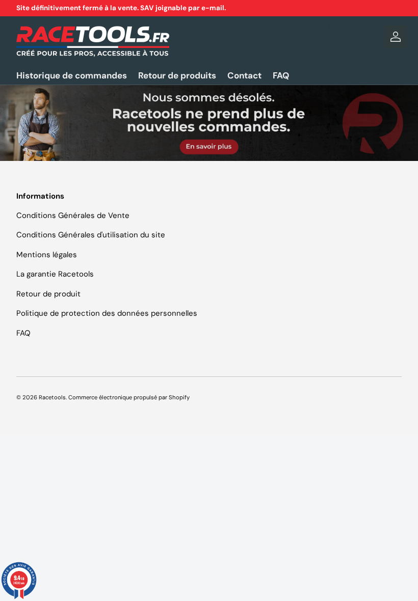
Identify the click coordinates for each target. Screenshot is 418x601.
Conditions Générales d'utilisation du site (90, 235)
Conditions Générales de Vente (72, 215)
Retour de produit (48, 294)
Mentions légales (46, 255)
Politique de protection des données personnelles (106, 313)
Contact (244, 75)
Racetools (52, 397)
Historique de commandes (71, 75)
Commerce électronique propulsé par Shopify (129, 397)
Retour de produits (177, 75)
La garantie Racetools (55, 274)
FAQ (281, 75)
